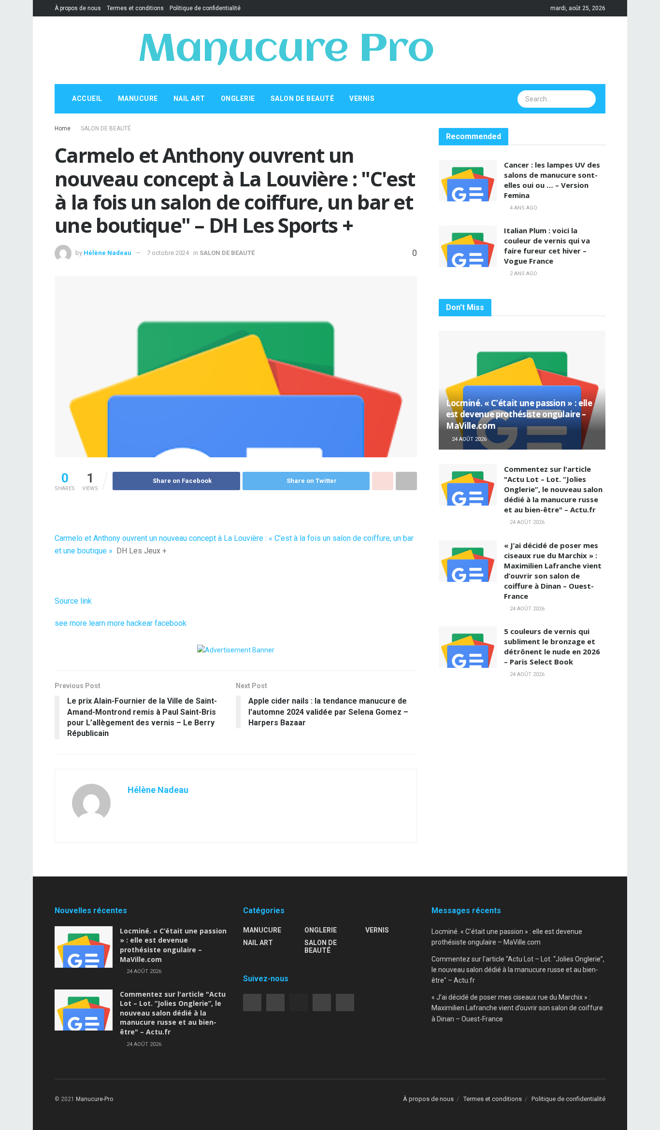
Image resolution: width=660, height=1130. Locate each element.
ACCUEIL (87, 98)
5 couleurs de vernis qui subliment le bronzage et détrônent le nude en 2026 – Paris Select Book (552, 646)
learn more (107, 623)
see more (71, 623)
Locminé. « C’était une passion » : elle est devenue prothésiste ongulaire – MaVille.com (519, 414)
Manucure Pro (286, 50)
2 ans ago (522, 273)
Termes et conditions (135, 8)
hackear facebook (157, 623)
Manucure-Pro (94, 1099)
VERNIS (361, 98)
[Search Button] (587, 99)
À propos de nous (78, 8)
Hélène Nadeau (107, 252)
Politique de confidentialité (205, 8)
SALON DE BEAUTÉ (302, 98)
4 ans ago (522, 208)
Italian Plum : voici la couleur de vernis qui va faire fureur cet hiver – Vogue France (547, 246)
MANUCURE (138, 98)
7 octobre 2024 (168, 252)
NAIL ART (189, 98)
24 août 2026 (468, 439)
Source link (73, 601)
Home (63, 128)
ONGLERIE (238, 98)
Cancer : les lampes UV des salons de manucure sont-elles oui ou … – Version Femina (552, 180)
